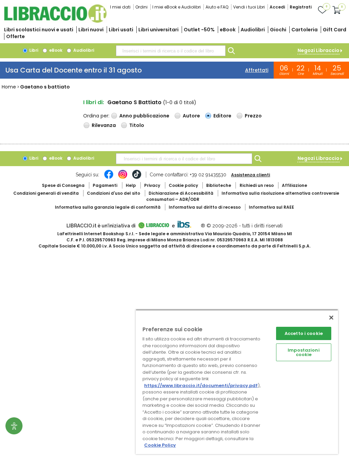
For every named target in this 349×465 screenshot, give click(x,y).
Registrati (301, 7)
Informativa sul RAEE (271, 207)
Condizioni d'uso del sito (113, 193)
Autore (191, 115)
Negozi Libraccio (318, 50)
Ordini (141, 7)
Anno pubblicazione (144, 115)
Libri (33, 50)
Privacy (152, 185)
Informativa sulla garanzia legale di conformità (108, 207)
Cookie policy (183, 185)
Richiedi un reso (257, 185)
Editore (222, 115)
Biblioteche (218, 185)
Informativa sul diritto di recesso (205, 207)
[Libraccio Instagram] (122, 177)
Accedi (277, 7)
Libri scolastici (38, 29)
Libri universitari (158, 29)
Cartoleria (304, 29)
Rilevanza (104, 125)
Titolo (136, 125)
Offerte (15, 36)
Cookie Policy (160, 445)
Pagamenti (105, 185)
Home (9, 86)
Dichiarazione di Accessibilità (181, 193)
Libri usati (121, 29)
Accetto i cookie (304, 333)
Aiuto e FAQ (217, 7)
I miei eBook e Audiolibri (176, 7)
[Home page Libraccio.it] (55, 21)
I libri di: (93, 102)
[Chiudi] (331, 318)
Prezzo (253, 115)
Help (131, 185)
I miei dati (120, 7)
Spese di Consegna (63, 185)
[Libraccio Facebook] (108, 177)
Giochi (278, 29)
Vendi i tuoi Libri (249, 7)
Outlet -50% (199, 29)
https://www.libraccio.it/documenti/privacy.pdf (201, 385)
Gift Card (334, 29)
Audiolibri (253, 29)
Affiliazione (294, 185)
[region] (237, 381)
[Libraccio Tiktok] (136, 177)
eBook (228, 29)
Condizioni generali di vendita (46, 193)
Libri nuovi (91, 29)
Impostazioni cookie (304, 352)
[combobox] (171, 50)
